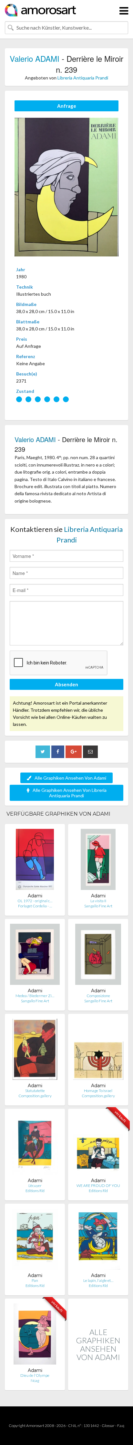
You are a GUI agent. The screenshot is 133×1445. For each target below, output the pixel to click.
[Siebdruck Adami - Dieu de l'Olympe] (35, 1335)
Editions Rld (35, 1190)
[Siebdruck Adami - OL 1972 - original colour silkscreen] (35, 861)
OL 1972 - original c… (34, 900)
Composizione (98, 995)
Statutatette (35, 1090)
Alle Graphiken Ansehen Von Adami (70, 778)
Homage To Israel (98, 1090)
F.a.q (120, 1425)
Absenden (66, 684)
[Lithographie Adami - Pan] (34, 1240)
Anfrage (66, 106)
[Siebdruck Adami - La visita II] (98, 861)
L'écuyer (35, 1185)
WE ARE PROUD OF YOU (98, 1185)
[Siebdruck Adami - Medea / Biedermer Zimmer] (34, 955)
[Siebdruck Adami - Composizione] (98, 955)
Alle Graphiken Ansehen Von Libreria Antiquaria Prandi (70, 792)
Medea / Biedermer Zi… (34, 995)
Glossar (108, 1425)
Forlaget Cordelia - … (35, 905)
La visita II (98, 900)
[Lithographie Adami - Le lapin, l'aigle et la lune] (98, 1240)
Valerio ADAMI (34, 58)
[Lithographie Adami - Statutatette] (35, 1050)
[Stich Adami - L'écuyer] (35, 1145)
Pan (35, 1280)
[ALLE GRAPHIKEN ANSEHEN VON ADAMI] (98, 1383)
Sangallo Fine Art (98, 905)
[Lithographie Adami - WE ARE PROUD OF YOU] (98, 1145)
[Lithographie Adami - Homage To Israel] (98, 1050)
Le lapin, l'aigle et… (98, 1280)
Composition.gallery (35, 1095)
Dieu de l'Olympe (34, 1375)
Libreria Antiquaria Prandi (82, 77)
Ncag (35, 1380)
